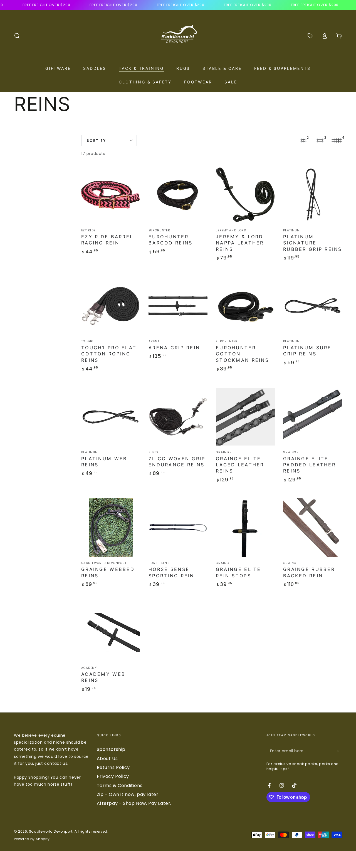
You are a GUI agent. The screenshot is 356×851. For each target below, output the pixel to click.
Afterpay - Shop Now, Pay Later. (134, 803)
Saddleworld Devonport (51, 831)
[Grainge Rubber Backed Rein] (312, 527)
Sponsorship (111, 749)
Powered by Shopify (32, 839)
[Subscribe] (339, 751)
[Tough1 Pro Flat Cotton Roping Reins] (110, 305)
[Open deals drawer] (310, 36)
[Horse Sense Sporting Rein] (178, 527)
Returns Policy (113, 767)
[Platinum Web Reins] (110, 416)
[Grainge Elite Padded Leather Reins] (312, 416)
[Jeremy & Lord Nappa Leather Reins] (245, 194)
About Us (107, 758)
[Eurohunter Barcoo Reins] (178, 194)
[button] (17, 36)
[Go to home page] (178, 35)
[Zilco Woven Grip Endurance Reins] (178, 416)
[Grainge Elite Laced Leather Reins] (245, 416)
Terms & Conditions (120, 785)
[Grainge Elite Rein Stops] (245, 527)
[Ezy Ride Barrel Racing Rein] (110, 194)
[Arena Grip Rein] (178, 305)
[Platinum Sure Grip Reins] (312, 305)
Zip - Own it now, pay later (128, 794)
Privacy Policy (113, 776)
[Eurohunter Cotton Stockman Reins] (245, 305)
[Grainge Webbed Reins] (110, 527)
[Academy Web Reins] (110, 632)
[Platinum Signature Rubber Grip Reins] (312, 194)
